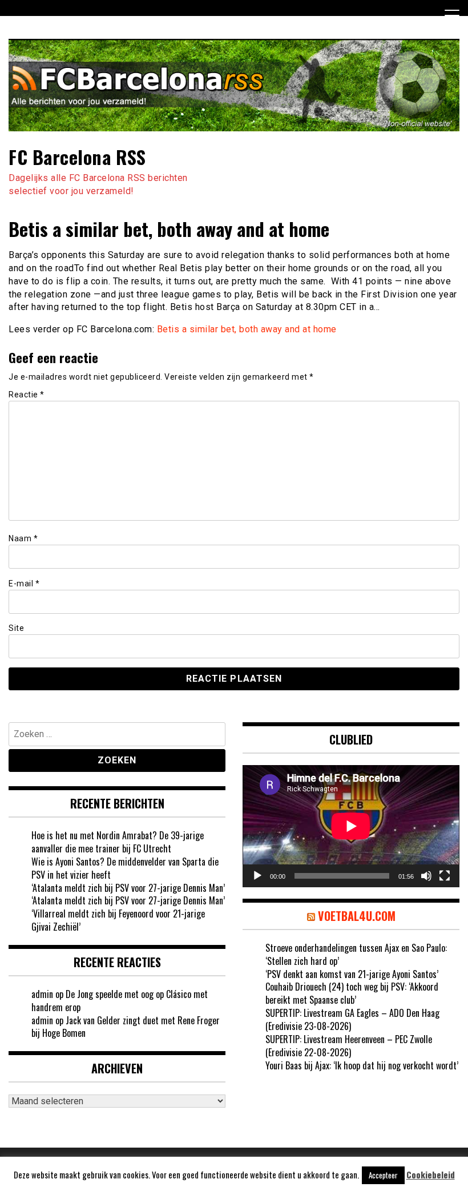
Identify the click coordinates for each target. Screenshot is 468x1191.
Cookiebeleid (430, 1175)
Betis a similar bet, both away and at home (247, 329)
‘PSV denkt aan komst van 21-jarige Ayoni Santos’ (351, 974)
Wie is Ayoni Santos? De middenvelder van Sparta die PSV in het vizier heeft (125, 868)
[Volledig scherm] (444, 876)
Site (16, 628)
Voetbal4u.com (357, 915)
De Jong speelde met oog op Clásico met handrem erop (119, 1000)
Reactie (27, 394)
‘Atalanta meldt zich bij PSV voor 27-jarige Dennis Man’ (128, 888)
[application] (351, 826)
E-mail (24, 583)
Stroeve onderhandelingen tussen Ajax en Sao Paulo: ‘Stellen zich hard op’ (356, 954)
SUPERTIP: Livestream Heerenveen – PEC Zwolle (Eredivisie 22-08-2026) (348, 1045)
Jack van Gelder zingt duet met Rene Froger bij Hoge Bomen (125, 1026)
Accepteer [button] (383, 1175)
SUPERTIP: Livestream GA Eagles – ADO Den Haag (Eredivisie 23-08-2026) (352, 1019)
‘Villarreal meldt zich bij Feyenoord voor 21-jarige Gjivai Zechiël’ (118, 920)
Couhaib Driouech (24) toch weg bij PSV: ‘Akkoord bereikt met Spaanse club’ (351, 993)
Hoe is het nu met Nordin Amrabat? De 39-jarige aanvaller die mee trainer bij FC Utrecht (117, 841)
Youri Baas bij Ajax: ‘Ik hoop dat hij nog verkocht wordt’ (361, 1065)
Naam (23, 538)
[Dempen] (426, 876)
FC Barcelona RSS (77, 156)
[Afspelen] (257, 876)
